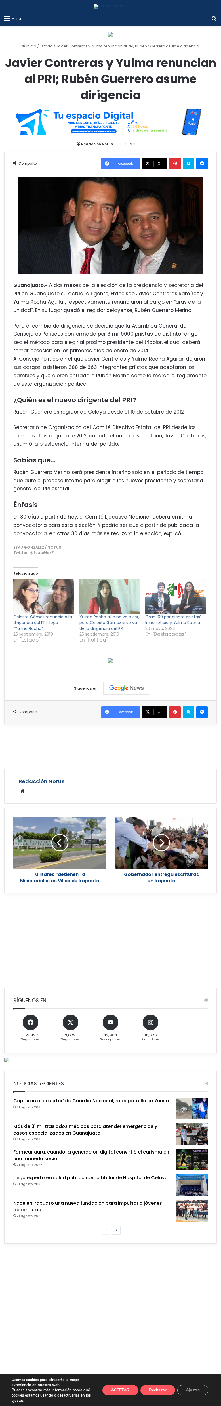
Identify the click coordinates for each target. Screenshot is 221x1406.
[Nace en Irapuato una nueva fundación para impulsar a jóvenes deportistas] (192, 1211)
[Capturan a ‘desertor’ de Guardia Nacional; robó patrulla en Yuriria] (192, 1108)
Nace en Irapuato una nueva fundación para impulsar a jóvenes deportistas (87, 1206)
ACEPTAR (120, 1390)
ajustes (18, 1400)
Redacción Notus (97, 143)
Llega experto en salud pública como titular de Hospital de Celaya (90, 1177)
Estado (46, 46)
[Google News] (126, 688)
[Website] (22, 791)
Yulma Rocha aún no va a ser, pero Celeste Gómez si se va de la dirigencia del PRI (109, 622)
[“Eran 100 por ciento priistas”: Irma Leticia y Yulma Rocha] (175, 596)
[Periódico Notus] (111, 6)
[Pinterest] (175, 163)
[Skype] (188, 163)
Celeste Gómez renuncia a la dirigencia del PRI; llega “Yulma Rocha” (42, 622)
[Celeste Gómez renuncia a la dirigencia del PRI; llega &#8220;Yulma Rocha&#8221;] (43, 596)
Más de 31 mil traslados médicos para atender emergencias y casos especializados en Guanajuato (85, 1129)
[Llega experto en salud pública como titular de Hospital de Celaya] (192, 1185)
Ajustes (193, 1390)
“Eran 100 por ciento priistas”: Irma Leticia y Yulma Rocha (173, 619)
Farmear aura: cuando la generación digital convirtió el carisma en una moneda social (91, 1155)
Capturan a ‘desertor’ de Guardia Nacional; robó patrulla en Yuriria (91, 1100)
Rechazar (157, 1390)
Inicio (31, 46)
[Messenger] (202, 163)
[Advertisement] (110, 745)
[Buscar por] (214, 18)
